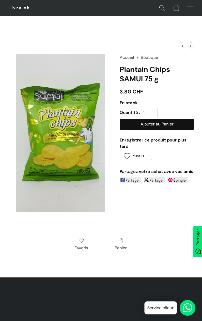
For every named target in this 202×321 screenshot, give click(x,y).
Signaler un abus (122, 298)
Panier (121, 248)
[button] (19, 8)
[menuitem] (182, 46)
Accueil (127, 57)
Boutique (149, 57)
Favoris (81, 248)
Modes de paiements (84, 298)
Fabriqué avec (101, 306)
